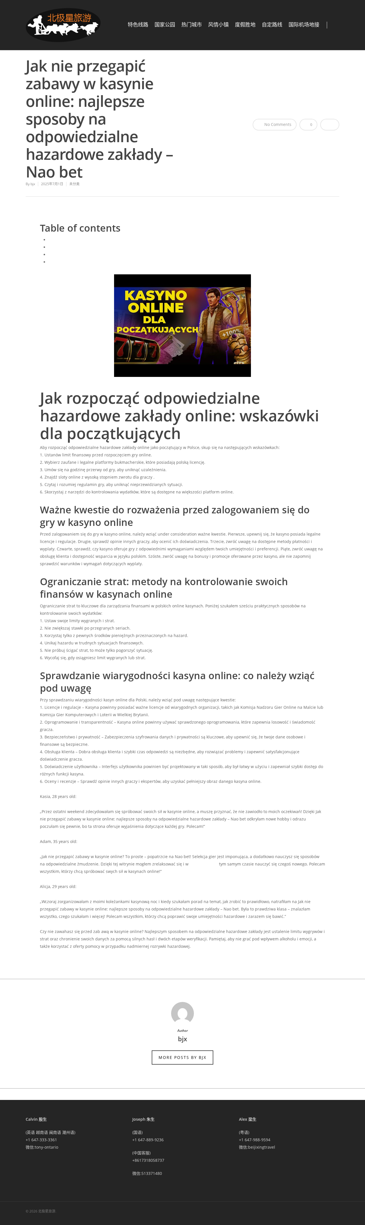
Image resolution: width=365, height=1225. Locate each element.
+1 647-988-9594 (254, 1139)
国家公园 (165, 25)
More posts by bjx (182, 1057)
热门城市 (191, 25)
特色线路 (138, 25)
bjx (33, 183)
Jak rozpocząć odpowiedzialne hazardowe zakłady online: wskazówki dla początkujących (132, 239)
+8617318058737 (148, 1160)
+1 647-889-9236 (148, 1139)
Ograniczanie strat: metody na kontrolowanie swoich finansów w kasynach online (125, 254)
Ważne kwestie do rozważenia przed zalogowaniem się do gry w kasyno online (123, 247)
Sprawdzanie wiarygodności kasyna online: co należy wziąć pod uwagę (115, 262)
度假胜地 (245, 25)
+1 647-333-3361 (41, 1139)
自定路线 (272, 25)
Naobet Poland (204, 864)
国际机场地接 (304, 25)
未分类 (74, 183)
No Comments (277, 124)
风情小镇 (218, 25)
